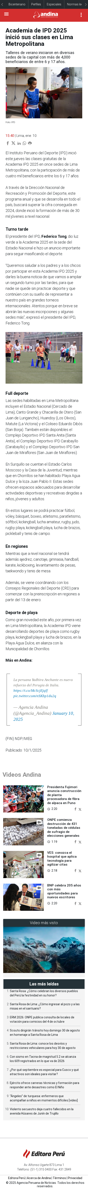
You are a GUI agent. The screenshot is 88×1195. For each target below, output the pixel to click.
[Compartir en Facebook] (75, 808)
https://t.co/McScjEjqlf (30, 691)
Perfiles (36, 4)
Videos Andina (22, 774)
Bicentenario (17, 4)
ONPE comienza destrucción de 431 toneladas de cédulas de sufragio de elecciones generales (63, 828)
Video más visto (44, 922)
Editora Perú (16, 1178)
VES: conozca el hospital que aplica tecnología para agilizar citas (62, 858)
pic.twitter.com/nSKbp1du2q (34, 696)
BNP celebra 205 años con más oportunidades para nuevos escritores (64, 891)
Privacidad (75, 1178)
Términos (59, 1178)
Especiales (54, 4)
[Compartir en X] (80, 808)
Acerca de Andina (39, 1178)
